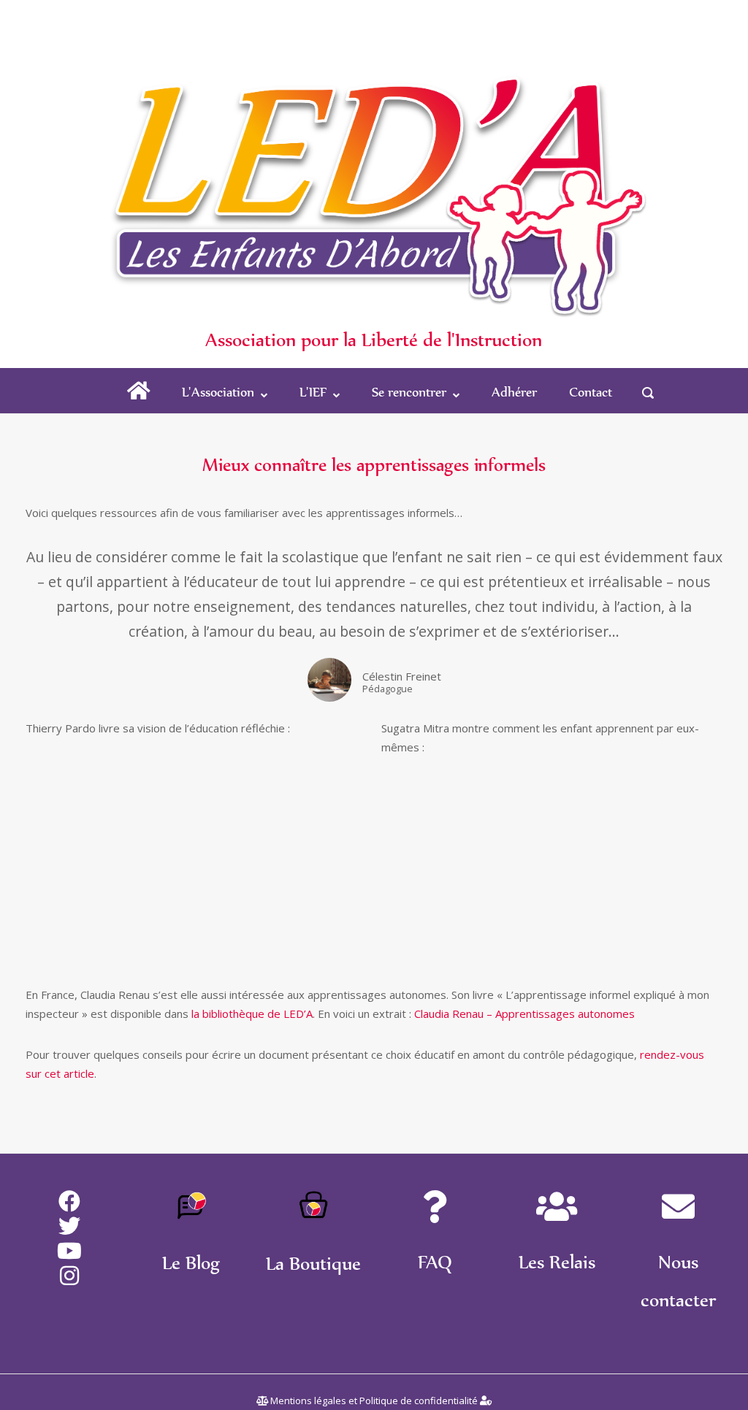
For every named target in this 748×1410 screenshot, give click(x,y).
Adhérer (514, 392)
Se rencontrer (409, 392)
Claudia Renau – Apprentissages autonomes (524, 1013)
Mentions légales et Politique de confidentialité (374, 1400)
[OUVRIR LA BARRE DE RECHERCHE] (647, 392)
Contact (590, 392)
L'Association (218, 392)
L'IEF (313, 392)
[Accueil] (374, 161)
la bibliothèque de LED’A (252, 1013)
